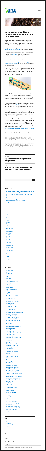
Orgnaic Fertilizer (9, 381)
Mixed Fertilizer (9, 354)
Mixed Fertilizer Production (12, 356)
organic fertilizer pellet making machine (24, 147)
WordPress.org (9, 426)
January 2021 (8, 244)
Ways (7, 398)
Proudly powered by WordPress (26, 447)
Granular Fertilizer (10, 323)
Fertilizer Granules (10, 300)
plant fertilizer (9, 384)
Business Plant (27, 132)
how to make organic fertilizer (12, 339)
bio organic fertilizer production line (11, 143)
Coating (7, 279)
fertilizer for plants (10, 293)
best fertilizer (9, 273)
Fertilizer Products (10, 322)
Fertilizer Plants (9, 307)
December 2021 (9, 226)
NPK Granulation (9, 357)
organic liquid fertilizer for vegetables (14, 376)
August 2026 (8, 212)
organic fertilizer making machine (11, 147)
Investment (8, 342)
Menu (39, 10)
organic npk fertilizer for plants (17, 140)
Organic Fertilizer (24, 143)
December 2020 (9, 245)
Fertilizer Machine (10, 303)
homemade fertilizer (10, 328)
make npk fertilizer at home (12, 345)
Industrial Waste (9, 340)
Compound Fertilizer (10, 286)
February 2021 (9, 242)
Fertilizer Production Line (11, 314)
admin (7, 132)
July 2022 (8, 217)
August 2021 (8, 233)
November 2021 (9, 228)
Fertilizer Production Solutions (10, 137)
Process (7, 389)
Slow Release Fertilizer (11, 392)
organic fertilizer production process (24, 139)
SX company (15, 54)
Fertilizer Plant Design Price (12, 306)
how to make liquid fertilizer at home (14, 336)
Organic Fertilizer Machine (29, 146)
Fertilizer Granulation (10, 298)
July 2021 (8, 234)
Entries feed (8, 423)
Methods (8, 353)
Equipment (8, 290)
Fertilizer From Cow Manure (12, 295)
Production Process (10, 390)
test (6, 197)
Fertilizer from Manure (11, 297)
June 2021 (8, 236)
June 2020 (8, 255)
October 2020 (9, 248)
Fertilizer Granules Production (29, 133)
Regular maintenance (21, 104)
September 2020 (9, 250)
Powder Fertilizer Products (11, 387)
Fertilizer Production (10, 309)
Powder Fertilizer (9, 386)
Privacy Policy (8, 444)
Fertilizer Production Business (12, 311)
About (6, 436)
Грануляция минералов (11, 401)
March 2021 (8, 241)
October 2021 (9, 230)
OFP (6, 359)
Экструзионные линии (11, 410)
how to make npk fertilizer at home (13, 337)
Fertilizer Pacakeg (10, 304)
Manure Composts (10, 346)
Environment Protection (18, 133)
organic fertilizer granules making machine (16, 146)
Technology (8, 395)
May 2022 (8, 220)
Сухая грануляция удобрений (13, 407)
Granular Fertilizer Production (12, 325)
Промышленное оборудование (13, 406)
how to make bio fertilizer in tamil (13, 332)
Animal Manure (9, 270)
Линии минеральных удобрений (13, 403)
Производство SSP (10, 404)
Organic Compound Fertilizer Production (15, 361)
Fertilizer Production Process (29, 136)
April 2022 (8, 222)
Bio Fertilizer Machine (20, 132)
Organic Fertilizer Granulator (18, 145)
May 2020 (8, 256)
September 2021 (9, 231)
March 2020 (8, 258)
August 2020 (8, 251)
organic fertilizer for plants (19, 144)
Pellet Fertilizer (9, 382)
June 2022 (8, 219)
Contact (6, 438)
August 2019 (8, 259)
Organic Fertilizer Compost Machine (14, 364)
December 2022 (9, 216)
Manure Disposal (28, 138)
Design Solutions (9, 287)
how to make (8, 329)
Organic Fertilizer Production (12, 370)
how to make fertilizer (11, 334)
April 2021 (8, 239)
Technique (8, 393)
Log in (7, 421)
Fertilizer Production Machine (17, 136)
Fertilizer (8, 292)
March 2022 (8, 223)
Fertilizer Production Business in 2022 (14, 312)
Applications (8, 272)
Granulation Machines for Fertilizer (18, 138)
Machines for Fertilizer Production (13, 343)
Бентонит (8, 400)
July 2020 (8, 253)
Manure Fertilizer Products (12, 351)
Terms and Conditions (9, 441)
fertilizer (19, 143)
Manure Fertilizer (9, 350)
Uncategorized (9, 396)
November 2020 (9, 247)
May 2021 (8, 237)
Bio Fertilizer (8, 275)
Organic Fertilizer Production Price (11, 139)
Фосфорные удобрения (11, 409)
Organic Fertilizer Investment (12, 367)
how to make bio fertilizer (11, 331)
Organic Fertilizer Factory (11, 365)
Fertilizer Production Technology (22, 137)
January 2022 (9, 225)
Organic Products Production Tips (13, 379)
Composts (8, 284)
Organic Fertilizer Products (12, 375)
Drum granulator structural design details (15, 202)
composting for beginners (9, 133)
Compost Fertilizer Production (12, 281)
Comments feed (9, 424)
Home (6, 433)
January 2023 (9, 214)
